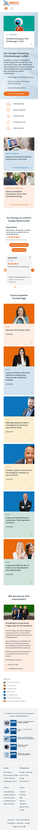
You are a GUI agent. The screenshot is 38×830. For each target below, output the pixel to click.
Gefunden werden (9, 798)
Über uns (22, 801)
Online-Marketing (9, 792)
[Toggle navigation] (12, 8)
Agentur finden (24, 807)
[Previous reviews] (5, 270)
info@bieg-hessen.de (15, 668)
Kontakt (22, 810)
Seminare (22, 792)
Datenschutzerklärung (22, 820)
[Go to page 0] (15, 286)
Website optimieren (10, 795)
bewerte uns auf (18, 250)
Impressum (11, 820)
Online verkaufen (9, 804)
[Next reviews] (32, 270)
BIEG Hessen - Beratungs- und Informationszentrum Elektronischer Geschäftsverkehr (18, 232)
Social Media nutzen (10, 801)
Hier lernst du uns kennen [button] (16, 94)
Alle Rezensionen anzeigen (19, 245)
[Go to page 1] (16, 286)
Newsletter (23, 804)
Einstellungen (11, 823)
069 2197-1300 (13, 665)
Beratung (22, 795)
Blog (21, 798)
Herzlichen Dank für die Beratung (18, 267)
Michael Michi (12, 258)
